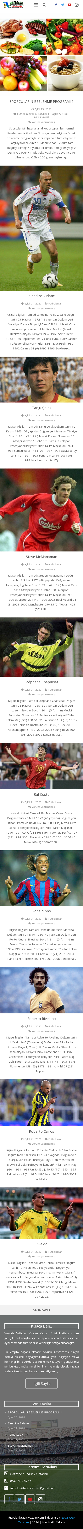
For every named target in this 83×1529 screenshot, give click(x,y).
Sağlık (54, 114)
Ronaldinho (41, 911)
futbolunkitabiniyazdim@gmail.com (32, 1488)
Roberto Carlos (41, 1131)
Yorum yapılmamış (43, 122)
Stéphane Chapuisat (41, 682)
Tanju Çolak (41, 407)
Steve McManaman (41, 556)
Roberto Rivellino (41, 1018)
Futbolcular (55, 303)
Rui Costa (41, 794)
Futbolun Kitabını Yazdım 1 (33, 114)
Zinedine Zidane (41, 295)
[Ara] (44, 5)
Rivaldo (41, 1244)
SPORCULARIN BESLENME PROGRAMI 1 (42, 101)
